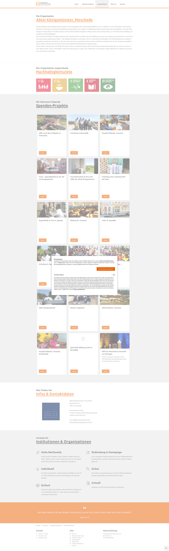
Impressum (61, 262)
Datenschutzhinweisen (107, 261)
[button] (106, 269)
